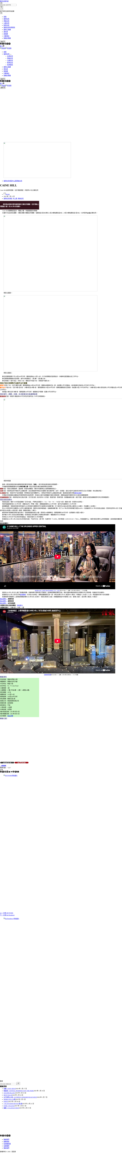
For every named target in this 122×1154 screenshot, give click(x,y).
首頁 (5, 52)
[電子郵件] (18, 772)
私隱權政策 (7, 1144)
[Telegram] (12, 772)
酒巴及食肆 (77, 493)
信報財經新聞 (47, 674)
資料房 (6, 69)
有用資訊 (10, 65)
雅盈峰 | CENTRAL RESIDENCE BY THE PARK (19, 1091)
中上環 (14, 181)
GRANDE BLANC (9, 1093)
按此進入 (20, 605)
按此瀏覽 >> (4, 599)
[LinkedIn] (7, 772)
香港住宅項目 (8, 181)
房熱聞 (6, 71)
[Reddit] (10, 772)
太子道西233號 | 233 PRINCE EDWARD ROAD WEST (20, 1097)
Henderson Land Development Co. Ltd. (47, 590)
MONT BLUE (8, 1095)
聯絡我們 (6, 1139)
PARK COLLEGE (9, 1106)
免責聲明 (6, 1146)
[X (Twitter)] (7, 44)
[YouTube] (9, 44)
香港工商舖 (7, 67)
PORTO (6, 1101)
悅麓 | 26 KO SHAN (10, 1088)
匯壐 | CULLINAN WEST (11, 1108)
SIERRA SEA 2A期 (9, 1099)
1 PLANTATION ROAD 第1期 (13, 1103)
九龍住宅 (10, 60)
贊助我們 (6, 1148)
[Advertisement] (61, 102)
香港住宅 (6, 54)
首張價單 (23, 594)
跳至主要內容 (4, 1)
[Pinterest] (5, 44)
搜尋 (1, 1081)
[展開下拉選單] (10, 54)
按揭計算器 (7, 75)
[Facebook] (1, 44)
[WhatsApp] (16, 772)
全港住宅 (10, 56)
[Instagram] (3, 44)
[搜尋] (18, 1083)
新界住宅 (10, 62)
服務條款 (6, 1141)
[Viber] (14, 772)
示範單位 (6, 73)
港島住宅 (10, 58)
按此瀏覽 (10, 716)
